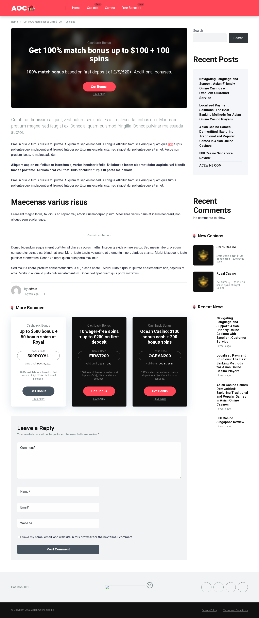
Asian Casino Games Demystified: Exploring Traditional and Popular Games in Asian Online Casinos (217, 136)
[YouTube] (231, 587)
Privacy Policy (209, 610)
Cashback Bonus (99, 43)
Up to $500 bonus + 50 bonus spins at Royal (38, 337)
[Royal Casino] (203, 291)
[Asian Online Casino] (23, 6)
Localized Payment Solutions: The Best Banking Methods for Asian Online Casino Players (220, 112)
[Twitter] (218, 587)
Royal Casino (226, 273)
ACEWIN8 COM (210, 165)
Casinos (93, 8)
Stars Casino (226, 247)
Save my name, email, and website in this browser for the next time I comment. (77, 537)
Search (198, 31)
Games (110, 8)
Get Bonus (99, 87)
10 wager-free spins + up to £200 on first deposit (99, 337)
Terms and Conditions (235, 610)
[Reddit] (243, 587)
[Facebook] (206, 587)
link (170, 144)
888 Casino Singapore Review (216, 155)
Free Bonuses (131, 8)
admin (33, 289)
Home (76, 8)
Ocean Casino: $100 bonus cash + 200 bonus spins (159, 337)
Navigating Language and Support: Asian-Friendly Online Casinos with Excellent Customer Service (218, 88)
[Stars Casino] (203, 264)
